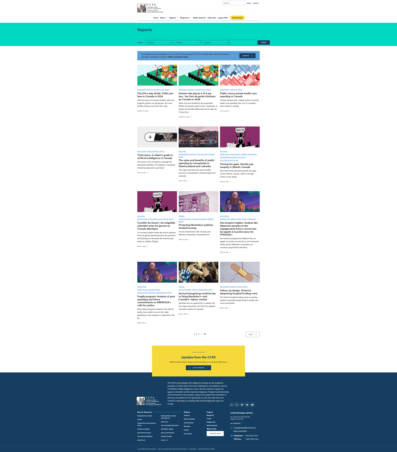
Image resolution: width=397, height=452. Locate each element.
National (187, 415)
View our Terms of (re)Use (180, 449)
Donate (246, 56)
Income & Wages (163, 219)
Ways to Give (211, 429)
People (209, 419)
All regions (235, 423)
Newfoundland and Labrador (187, 154)
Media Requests (212, 425)
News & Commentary (185, 289)
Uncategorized (251, 219)
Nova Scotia (182, 151)
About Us (210, 415)
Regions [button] (172, 18)
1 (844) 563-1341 (251, 439)
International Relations (144, 436)
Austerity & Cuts (225, 219)
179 (204, 334)
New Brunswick (251, 154)
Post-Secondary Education (170, 425)
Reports (167, 89)
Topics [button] (162, 18)
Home (155, 18)
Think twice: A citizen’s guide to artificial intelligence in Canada (155, 156)
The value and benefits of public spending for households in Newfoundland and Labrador (197, 163)
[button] (158, 42)
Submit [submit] (264, 42)
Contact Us (211, 422)
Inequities (243, 154)
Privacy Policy (192, 449)
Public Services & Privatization (206, 154)
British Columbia (189, 419)
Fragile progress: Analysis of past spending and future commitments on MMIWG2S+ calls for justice (156, 301)
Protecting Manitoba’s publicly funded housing (196, 226)
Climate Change (166, 436)
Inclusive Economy (143, 429)
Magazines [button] (184, 18)
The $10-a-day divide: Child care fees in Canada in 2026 (155, 95)
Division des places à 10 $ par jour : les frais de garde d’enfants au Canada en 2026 (197, 96)
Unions (139, 419)
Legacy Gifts (223, 18)
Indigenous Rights (235, 219)
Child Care (150, 89)
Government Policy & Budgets (146, 292)
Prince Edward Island (226, 160)
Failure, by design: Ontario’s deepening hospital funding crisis (238, 292)
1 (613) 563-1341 (251, 435)
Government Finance (185, 219)
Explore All (164, 440)
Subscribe (212, 18)
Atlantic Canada (225, 154)
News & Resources (144, 412)
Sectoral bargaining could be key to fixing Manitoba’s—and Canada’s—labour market (197, 296)
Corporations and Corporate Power (146, 424)
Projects (210, 412)
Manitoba (181, 216)
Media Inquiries (199, 18)
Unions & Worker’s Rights (205, 289)
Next (251, 334)
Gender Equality (235, 154)
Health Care (233, 89)
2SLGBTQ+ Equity (167, 429)
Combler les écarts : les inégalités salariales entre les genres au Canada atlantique (156, 225)
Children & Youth (159, 89)
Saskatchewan (189, 423)
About (249, 3)
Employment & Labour (144, 416)
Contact (255, 3)
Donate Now (237, 18)
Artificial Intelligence (153, 151)
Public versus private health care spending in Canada (238, 95)
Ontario (240, 286)
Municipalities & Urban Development (168, 417)
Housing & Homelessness (199, 219)
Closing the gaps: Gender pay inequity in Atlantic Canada (236, 165)
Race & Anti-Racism (167, 433)
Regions (187, 412)
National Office (141, 89)
